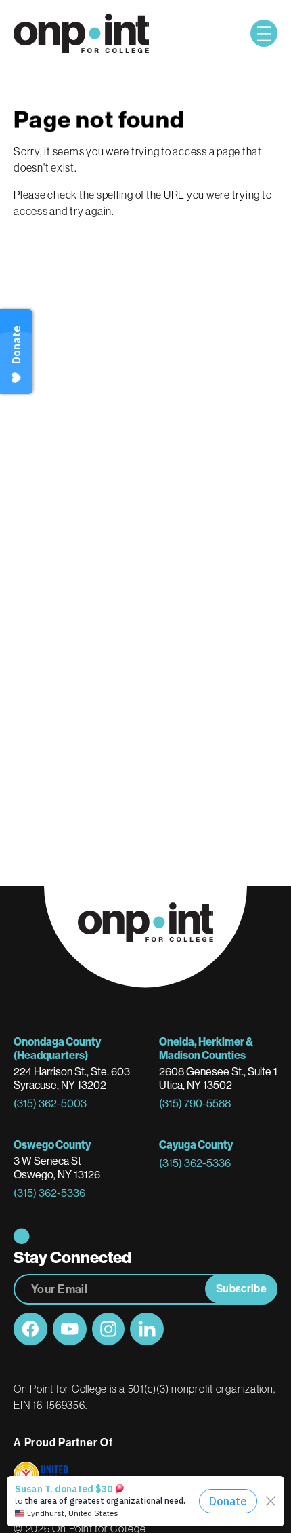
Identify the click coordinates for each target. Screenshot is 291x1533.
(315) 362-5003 (50, 1103)
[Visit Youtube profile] (69, 1329)
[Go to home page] (81, 34)
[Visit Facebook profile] (30, 1329)
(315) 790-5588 (195, 1103)
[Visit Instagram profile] (108, 1329)
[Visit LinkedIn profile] (146, 1329)
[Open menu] (263, 33)
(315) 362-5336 (49, 1193)
